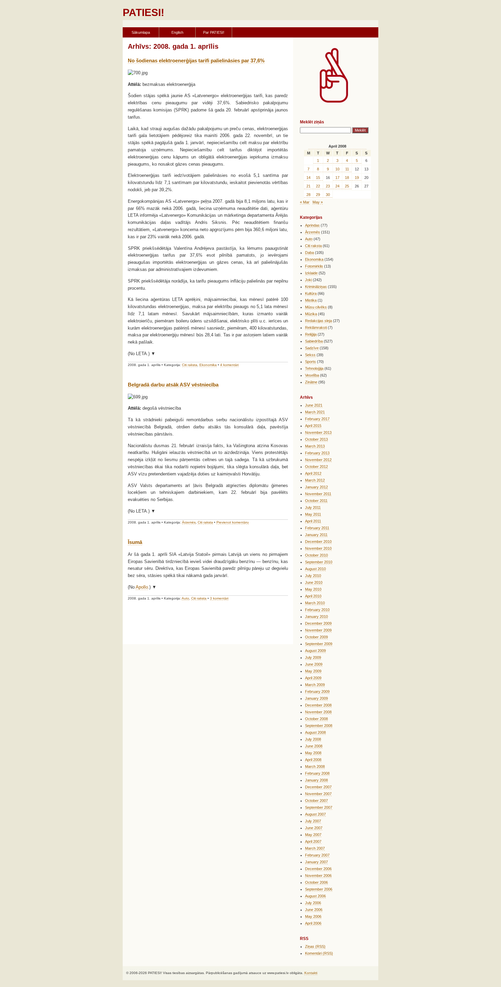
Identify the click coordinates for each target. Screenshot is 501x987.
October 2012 (316, 467)
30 (328, 195)
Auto (185, 598)
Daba (309, 252)
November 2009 (318, 630)
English (177, 32)
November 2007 (318, 794)
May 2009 (313, 671)
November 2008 (318, 712)
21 (308, 186)
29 (318, 195)
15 (318, 178)
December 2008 (318, 705)
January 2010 (316, 616)
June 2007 (313, 828)
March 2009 (315, 685)
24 (337, 186)
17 (337, 178)
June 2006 (313, 910)
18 (347, 178)
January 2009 (316, 698)
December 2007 (318, 787)
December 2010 (318, 542)
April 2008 (313, 760)
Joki (308, 280)
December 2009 (318, 623)
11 (347, 169)
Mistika (311, 300)
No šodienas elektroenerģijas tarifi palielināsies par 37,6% (196, 60)
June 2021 (313, 405)
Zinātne (311, 382)
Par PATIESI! (213, 32)
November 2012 (318, 460)
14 (308, 178)
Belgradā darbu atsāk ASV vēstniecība (173, 385)
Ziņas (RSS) (315, 946)
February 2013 (317, 453)
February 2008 (317, 773)
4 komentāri (229, 365)
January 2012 (316, 487)
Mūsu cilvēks (316, 307)
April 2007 (313, 841)
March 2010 (315, 603)
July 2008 (313, 739)
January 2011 (316, 535)
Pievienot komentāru (232, 522)
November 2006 (318, 876)
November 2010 (318, 548)
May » (318, 202)
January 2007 (316, 862)
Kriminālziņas (316, 287)
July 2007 (313, 821)
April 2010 (313, 596)
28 (308, 195)
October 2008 (316, 719)
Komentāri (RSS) (319, 953)
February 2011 (317, 528)
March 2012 (315, 480)
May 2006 (313, 916)
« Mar (304, 202)
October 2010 (316, 555)
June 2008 (313, 746)
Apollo (142, 587)
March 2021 (315, 412)
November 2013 (318, 432)
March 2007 (315, 848)
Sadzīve (312, 348)
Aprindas (312, 225)
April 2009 (313, 678)
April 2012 (313, 473)
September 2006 (318, 889)
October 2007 (316, 801)
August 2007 (315, 814)
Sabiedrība (314, 341)
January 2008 (316, 780)
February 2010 (317, 610)
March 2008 (315, 766)
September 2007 (318, 807)
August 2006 (315, 896)
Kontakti (310, 973)
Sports (310, 362)
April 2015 (313, 426)
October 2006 (316, 882)
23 (328, 186)
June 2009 (313, 664)
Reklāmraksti (316, 327)
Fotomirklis (314, 266)
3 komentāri (219, 598)
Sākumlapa (141, 32)
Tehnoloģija (314, 368)
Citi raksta (189, 365)
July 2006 (313, 903)
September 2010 (318, 562)
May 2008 (313, 753)
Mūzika (311, 314)
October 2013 (316, 439)
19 (357, 178)
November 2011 (318, 494)
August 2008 (315, 732)
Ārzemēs (189, 522)
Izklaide (311, 273)
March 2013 (315, 446)
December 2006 (318, 869)
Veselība (312, 375)
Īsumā (135, 542)
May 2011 (313, 514)
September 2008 (318, 726)
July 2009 (313, 657)
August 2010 (315, 569)
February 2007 (317, 855)
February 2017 (317, 419)
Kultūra (311, 293)
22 (318, 186)
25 (347, 186)
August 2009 (315, 651)
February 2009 (317, 691)
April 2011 (313, 521)
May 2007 (313, 835)
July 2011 (313, 507)
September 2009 (318, 644)
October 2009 (316, 637)
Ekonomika (208, 365)
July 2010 (313, 576)
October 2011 (316, 501)
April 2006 (313, 923)
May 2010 (313, 589)
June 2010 (313, 582)
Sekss (310, 355)
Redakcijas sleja (318, 321)
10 (337, 169)
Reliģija (311, 334)
